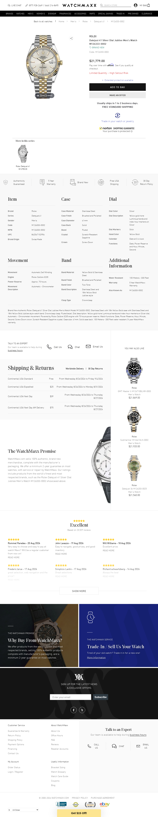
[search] (101, 5)
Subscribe (101, 697)
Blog (53, 785)
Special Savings (105, 13)
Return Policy (14, 735)
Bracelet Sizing (58, 767)
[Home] (79, 5)
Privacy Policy (80, 797)
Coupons (55, 780)
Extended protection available (117, 80)
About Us (55, 731)
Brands (9, 13)
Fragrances (65, 13)
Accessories (80, 13)
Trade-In (120, 13)
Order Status (14, 767)
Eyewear (52, 13)
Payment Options (16, 744)
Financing (12, 748)
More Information (96, 657)
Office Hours (57, 735)
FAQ (53, 739)
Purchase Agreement (103, 797)
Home (61, 21)
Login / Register (15, 771)
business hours (15, 350)
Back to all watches (43, 21)
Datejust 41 (99, 21)
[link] (117, 118)
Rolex (85, 21)
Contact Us (13, 753)
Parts (92, 13)
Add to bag (117, 87)
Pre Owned (133, 13)
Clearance (147, 13)
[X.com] (82, 710)
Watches (20, 13)
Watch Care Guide (59, 776)
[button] (145, 5)
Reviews (55, 744)
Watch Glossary (58, 771)
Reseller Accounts (59, 748)
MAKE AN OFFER (118, 95)
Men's (30, 13)
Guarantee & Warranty (18, 731)
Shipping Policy (15, 739)
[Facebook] (74, 710)
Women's (41, 13)
